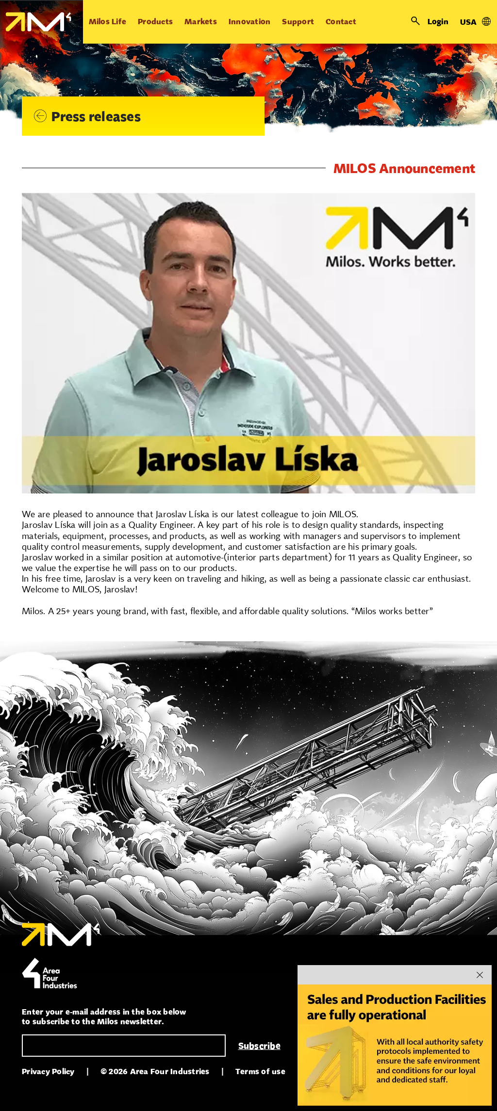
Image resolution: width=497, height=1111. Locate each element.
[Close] (479, 975)
